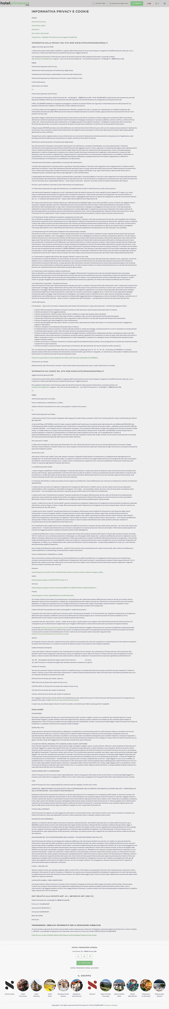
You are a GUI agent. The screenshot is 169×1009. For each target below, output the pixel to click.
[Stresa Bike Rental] (132, 989)
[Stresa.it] (92, 989)
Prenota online (85, 963)
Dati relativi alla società (40, 33)
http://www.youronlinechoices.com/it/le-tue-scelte (50, 634)
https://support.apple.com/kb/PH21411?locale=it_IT (50, 580)
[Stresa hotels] (10, 989)
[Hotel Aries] (50, 989)
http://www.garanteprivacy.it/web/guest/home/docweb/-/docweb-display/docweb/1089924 (65, 358)
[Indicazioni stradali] (90, 956)
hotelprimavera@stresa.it (119, 3)
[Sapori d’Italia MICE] (119, 989)
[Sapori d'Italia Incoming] (106, 989)
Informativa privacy (39, 22)
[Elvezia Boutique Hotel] (63, 989)
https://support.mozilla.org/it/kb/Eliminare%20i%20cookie (53, 595)
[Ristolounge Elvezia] (159, 989)
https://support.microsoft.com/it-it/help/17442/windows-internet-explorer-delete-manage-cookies (67, 572)
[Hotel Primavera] (23, 989)
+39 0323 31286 (100, 3)
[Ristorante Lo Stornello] (146, 989)
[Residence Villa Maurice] (77, 989)
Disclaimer (36, 29)
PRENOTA (137, 3)
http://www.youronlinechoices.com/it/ (54, 627)
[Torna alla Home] (15, 3)
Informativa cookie (38, 25)
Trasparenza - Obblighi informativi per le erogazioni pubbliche (54, 37)
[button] (164, 3)
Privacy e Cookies (111, 1005)
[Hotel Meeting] (36, 989)
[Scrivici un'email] (84, 956)
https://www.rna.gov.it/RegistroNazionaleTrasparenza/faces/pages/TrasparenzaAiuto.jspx (64, 935)
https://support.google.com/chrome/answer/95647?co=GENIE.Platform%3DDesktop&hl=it (64, 588)
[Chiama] (78, 956)
